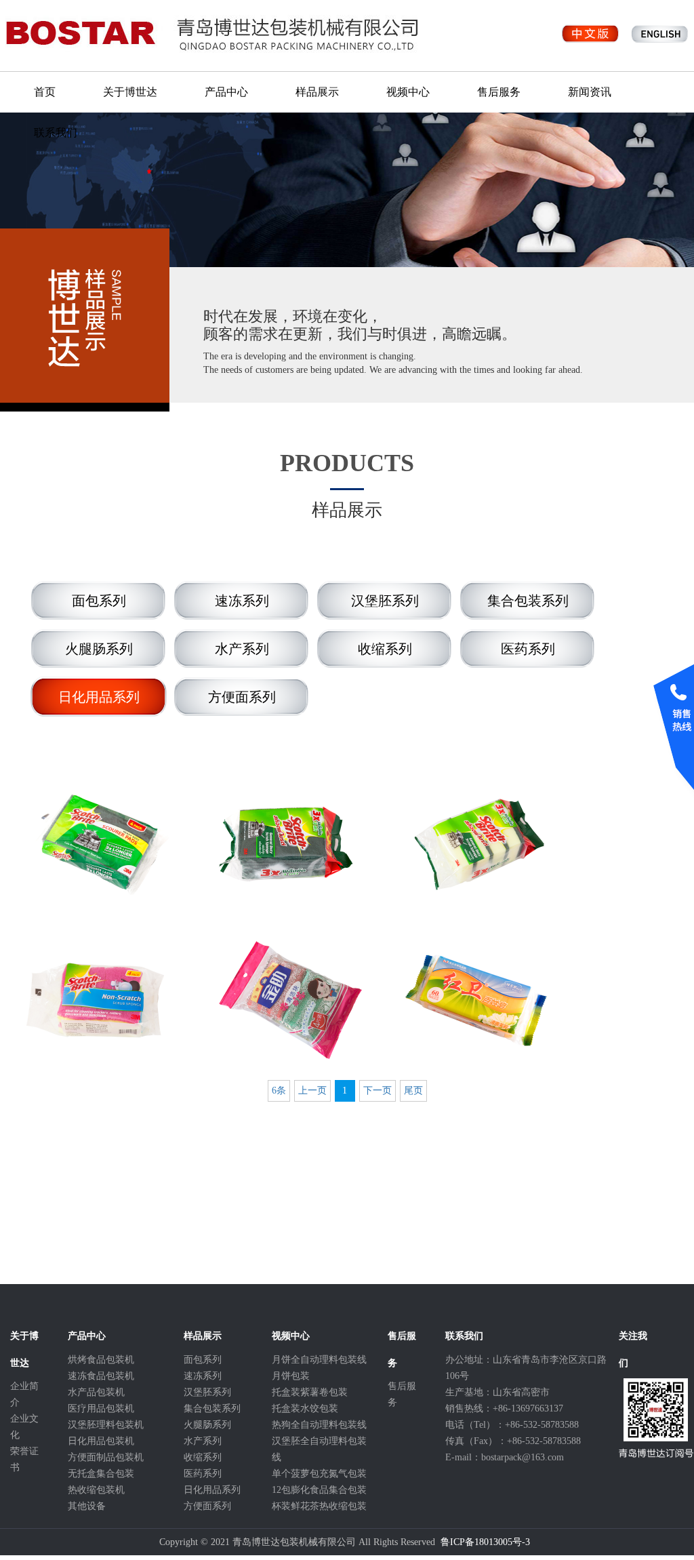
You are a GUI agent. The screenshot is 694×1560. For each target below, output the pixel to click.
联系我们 (55, 132)
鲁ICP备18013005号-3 (485, 1542)
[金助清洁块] (285, 1000)
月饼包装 (291, 1376)
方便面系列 (207, 1506)
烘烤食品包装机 (101, 1360)
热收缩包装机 (96, 1490)
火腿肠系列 (207, 1425)
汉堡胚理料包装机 (106, 1425)
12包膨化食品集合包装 (319, 1490)
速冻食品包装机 (101, 1376)
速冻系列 (203, 1376)
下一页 (377, 1090)
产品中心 (226, 92)
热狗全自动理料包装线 (319, 1425)
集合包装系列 (212, 1408)
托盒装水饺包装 (305, 1408)
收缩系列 (203, 1457)
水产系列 (203, 1441)
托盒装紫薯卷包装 (310, 1392)
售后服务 (498, 92)
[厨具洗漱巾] (95, 844)
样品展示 (317, 92)
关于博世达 (130, 92)
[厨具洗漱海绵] (476, 844)
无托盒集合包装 (101, 1473)
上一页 (312, 1090)
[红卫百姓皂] (476, 1000)
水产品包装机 (96, 1392)
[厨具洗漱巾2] (285, 844)
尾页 (413, 1090)
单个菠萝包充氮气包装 (319, 1473)
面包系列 (203, 1360)
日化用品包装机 (101, 1441)
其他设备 (87, 1506)
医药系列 (203, 1473)
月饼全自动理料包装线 (319, 1360)
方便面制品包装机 (106, 1457)
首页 (45, 92)
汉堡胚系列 (207, 1392)
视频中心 (408, 92)
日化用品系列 (212, 1490)
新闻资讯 (589, 92)
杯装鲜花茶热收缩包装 (319, 1506)
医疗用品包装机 (101, 1408)
